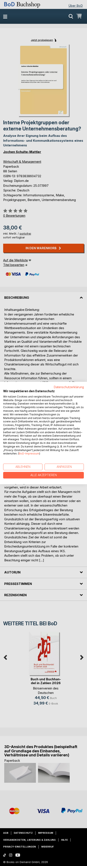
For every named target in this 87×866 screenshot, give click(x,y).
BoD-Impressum (29, 453)
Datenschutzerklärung (69, 387)
